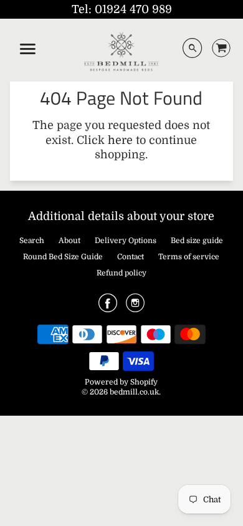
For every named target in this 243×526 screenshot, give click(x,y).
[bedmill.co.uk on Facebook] (107, 307)
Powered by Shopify (121, 382)
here (120, 140)
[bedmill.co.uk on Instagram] (135, 307)
